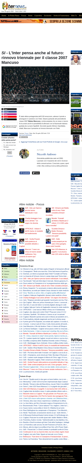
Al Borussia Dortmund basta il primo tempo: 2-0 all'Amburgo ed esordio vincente (51, 415)
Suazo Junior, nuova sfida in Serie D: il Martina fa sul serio (43, 408)
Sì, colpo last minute (10, 142)
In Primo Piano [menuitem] (13, 15)
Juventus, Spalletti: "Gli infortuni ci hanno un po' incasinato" (44, 314)
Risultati (9, 156)
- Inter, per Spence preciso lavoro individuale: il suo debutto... (46, 278)
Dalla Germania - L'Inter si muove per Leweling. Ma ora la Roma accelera (49, 331)
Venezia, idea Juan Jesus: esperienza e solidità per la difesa (44, 401)
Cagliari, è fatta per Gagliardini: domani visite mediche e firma (45, 295)
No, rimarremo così (9, 149)
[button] (9, 152)
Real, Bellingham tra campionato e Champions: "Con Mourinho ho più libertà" (50, 410)
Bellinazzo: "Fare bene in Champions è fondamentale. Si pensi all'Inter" (48, 437)
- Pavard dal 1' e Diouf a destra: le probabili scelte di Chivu (45, 429)
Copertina (75, 94)
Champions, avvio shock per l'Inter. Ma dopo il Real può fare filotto (48, 355)
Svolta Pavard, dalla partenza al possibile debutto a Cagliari (46, 362)
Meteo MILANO (9, 240)
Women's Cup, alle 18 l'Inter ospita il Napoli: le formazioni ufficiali (46, 269)
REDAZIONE (42, 451)
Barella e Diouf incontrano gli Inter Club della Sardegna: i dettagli (46, 422)
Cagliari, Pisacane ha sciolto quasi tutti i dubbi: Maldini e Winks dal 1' (47, 417)
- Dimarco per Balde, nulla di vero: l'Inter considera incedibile (49, 286)
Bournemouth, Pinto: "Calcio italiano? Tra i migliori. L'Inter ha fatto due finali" (50, 405)
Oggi (73, 178)
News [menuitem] (30, 15)
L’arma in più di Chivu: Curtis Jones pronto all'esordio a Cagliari (49, 324)
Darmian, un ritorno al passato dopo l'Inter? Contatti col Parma (45, 274)
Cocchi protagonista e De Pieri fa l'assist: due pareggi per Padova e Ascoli (49, 396)
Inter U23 (74, 298)
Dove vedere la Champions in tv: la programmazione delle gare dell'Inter (48, 283)
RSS (71, 451)
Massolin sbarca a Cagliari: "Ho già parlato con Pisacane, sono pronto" (48, 394)
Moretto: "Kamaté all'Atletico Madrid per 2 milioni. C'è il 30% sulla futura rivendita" (52, 333)
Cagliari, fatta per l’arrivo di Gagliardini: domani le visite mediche (46, 307)
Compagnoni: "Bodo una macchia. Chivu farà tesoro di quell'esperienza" (48, 271)
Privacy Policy (58, 447)
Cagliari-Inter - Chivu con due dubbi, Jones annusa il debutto (47, 367)
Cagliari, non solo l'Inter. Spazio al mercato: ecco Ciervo (43, 434)
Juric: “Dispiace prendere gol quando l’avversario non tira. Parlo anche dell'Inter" (51, 300)
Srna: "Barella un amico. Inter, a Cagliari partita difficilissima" (44, 293)
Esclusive (75, 234)
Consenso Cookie (47, 447)
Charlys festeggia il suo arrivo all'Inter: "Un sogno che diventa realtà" (47, 298)
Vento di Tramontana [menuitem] (61, 15)
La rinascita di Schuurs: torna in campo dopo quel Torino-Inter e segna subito (50, 276)
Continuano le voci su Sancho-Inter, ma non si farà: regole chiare (46, 432)
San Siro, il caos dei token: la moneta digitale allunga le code (44, 305)
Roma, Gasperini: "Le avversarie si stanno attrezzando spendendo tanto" (49, 288)
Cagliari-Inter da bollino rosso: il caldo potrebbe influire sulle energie (47, 391)
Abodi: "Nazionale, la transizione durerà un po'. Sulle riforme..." (45, 413)
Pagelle (74, 250)
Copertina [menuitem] (38, 15)
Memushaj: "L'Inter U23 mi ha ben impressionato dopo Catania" (45, 382)
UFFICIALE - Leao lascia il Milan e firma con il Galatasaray (44, 309)
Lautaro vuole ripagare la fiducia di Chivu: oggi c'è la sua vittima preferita (51, 357)
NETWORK (34, 451)
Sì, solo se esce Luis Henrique (10, 146)
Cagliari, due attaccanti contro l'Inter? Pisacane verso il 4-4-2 (44, 312)
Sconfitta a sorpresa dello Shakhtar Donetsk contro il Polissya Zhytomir (48, 341)
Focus (26, 133)
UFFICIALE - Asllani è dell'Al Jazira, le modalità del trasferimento (34, 231)
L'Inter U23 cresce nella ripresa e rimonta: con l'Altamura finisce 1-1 (47, 398)
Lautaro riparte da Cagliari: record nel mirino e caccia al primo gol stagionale (52, 338)
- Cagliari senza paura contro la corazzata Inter (47, 329)
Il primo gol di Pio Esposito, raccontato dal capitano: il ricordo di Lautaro (48, 321)
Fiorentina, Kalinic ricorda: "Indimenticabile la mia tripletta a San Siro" (47, 420)
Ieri (77, 178)
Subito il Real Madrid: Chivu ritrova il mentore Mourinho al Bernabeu (49, 348)
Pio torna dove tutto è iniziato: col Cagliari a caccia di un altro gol (48, 352)
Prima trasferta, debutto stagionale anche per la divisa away (44, 319)
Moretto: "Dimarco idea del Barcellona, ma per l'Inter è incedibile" (46, 384)
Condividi (25, 173)
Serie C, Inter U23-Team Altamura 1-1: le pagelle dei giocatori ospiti (47, 386)
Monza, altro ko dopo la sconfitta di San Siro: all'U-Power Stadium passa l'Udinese (52, 427)
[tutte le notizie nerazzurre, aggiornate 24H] (14, 6)
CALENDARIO (51, 451)
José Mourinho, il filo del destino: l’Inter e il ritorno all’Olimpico (45, 326)
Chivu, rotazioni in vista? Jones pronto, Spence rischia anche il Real (49, 336)
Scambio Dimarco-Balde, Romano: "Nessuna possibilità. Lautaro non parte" (50, 350)
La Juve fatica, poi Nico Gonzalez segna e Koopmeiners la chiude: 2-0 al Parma (51, 403)
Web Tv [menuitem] (74, 15)
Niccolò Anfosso (25, 135)
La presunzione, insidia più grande (35, 372)
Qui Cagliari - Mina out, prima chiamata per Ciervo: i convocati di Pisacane (49, 302)
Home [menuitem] (4, 15)
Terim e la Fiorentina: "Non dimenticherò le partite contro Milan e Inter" (48, 439)
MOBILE (66, 451)
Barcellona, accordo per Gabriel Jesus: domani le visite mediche (46, 290)
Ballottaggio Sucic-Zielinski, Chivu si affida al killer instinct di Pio (48, 343)
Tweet (37, 173)
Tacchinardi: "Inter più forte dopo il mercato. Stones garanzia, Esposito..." (48, 281)
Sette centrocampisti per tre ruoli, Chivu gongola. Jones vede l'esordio (50, 364)
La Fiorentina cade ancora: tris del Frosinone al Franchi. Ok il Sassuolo (48, 425)
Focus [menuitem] (23, 15)
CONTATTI (60, 451)
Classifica (6, 265)
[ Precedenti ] (10, 236)
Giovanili (74, 266)
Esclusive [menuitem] (47, 15)
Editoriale (75, 52)
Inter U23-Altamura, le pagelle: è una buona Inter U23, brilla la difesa (60, 252)
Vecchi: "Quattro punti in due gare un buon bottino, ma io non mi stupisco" (49, 379)
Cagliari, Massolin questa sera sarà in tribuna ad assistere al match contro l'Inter (51, 317)
